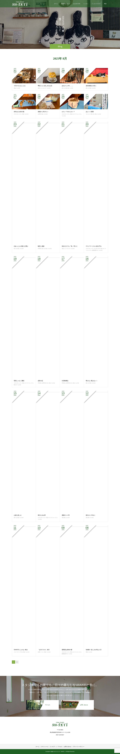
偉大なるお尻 (42, 515)
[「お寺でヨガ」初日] (48, 586)
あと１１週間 (90, 111)
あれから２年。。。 (68, 85)
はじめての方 (76, 3)
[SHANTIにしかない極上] (24, 586)
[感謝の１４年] (72, 452)
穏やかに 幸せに (90, 515)
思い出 (63, 88)
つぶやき (18, 88)
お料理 (39, 114)
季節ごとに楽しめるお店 (45, 85)
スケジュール (44, 746)
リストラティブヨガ (18, 652)
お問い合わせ (67, 746)
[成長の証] (48, 317)
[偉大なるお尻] (48, 452)
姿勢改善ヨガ (95, 250)
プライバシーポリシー (78, 746)
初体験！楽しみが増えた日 (93, 649)
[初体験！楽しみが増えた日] (96, 586)
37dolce (39, 248)
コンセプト (53, 746)
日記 (15, 88)
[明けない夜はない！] (96, 317)
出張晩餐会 (65, 380)
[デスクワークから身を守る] (96, 183)
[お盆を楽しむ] (24, 452)
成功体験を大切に (91, 85)
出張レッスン (41, 652)
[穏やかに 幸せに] (96, 452)
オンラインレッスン (77, 114)
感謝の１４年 (66, 515)
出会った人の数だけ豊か (21, 246)
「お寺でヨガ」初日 (44, 649)
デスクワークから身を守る (93, 246)
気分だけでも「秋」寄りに (69, 246)
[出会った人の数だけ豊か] (24, 183)
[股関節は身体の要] (72, 586)
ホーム (56, 3)
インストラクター (96, 3)
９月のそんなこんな (20, 85)
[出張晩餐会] (72, 317)
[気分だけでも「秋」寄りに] (72, 183)
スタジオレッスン (18, 114)
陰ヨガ (15, 384)
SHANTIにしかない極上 (21, 649)
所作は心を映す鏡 (19, 111)
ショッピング (43, 88)
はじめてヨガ (97, 248)
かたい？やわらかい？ (68, 111)
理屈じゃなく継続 (19, 380)
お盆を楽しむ (18, 515)
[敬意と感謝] (48, 183)
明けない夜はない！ (92, 380)
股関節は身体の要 (67, 649)
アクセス (60, 746)
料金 (105, 3)
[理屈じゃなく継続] (24, 317)
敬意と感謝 (41, 246)
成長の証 (40, 380)
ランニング (88, 114)
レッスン (86, 3)
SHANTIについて (65, 3)
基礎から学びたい (43, 111)
